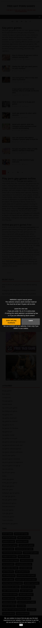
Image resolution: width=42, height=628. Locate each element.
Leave (31, 320)
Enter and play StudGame (11, 322)
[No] (39, 622)
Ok (21, 625)
